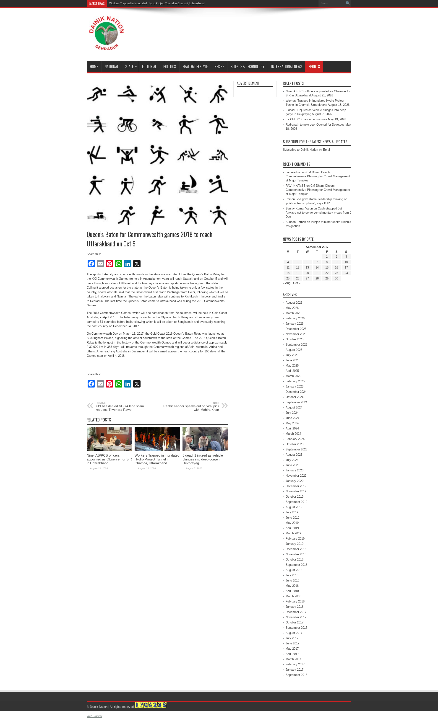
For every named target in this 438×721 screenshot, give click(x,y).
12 (297, 267)
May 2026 (292, 308)
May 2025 (292, 365)
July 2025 (292, 355)
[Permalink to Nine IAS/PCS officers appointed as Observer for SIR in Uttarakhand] (109, 450)
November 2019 (296, 491)
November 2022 (296, 475)
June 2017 (292, 643)
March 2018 (293, 596)
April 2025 (292, 370)
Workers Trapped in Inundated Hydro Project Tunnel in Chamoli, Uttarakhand (157, 3)
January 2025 (294, 386)
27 (307, 278)
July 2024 (292, 412)
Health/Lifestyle (195, 66)
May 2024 (292, 423)
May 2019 (292, 523)
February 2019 (295, 538)
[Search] (347, 3)
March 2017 (293, 659)
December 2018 (296, 549)
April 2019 (292, 528)
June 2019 (292, 517)
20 (307, 273)
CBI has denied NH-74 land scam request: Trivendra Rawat (120, 406)
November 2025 (296, 334)
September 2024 (296, 402)
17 (346, 267)
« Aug (286, 283)
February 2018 (295, 601)
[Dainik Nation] (106, 46)
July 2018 (292, 575)
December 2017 (296, 612)
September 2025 (296, 344)
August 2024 (294, 407)
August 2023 (294, 454)
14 (317, 267)
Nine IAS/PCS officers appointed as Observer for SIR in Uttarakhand (109, 459)
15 (326, 267)
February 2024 (295, 439)
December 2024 (296, 391)
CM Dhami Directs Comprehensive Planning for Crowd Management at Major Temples (318, 176)
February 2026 (295, 318)
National (111, 66)
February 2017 (295, 664)
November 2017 (296, 617)
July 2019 (292, 512)
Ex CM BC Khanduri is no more (306, 119)
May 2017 (292, 648)
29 (326, 278)
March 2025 (293, 376)
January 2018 (294, 606)
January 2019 (294, 543)
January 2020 (294, 481)
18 (287, 273)
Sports (314, 66)
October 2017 (294, 622)
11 (288, 267)
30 (336, 278)
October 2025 (294, 339)
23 (336, 273)
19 (297, 273)
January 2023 (294, 470)
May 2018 (292, 585)
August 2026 (294, 302)
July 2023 (292, 460)
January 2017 (294, 669)
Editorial (149, 66)
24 (346, 273)
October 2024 (294, 397)
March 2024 (293, 433)
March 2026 (293, 313)
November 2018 (296, 554)
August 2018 (294, 570)
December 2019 (296, 486)
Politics (169, 66)
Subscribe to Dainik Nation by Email (307, 149)
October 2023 (294, 444)
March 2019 (293, 533)
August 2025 (294, 349)
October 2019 (294, 496)
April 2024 (292, 428)
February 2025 (295, 381)
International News (286, 66)
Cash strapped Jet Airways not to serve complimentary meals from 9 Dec (318, 212)
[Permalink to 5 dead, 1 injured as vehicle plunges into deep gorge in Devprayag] (205, 450)
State (129, 66)
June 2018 (292, 580)
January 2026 (294, 323)
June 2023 (292, 465)
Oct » (296, 283)
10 (346, 262)
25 (287, 278)
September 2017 (296, 627)
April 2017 (292, 654)
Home (94, 66)
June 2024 (292, 418)
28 (317, 278)
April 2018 (292, 591)
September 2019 (296, 502)
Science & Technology (247, 66)
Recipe (219, 66)
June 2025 (292, 360)
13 (307, 267)
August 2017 (294, 633)
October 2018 (294, 559)
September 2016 (296, 675)
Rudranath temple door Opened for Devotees (315, 124)
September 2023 (296, 449)
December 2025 (296, 329)
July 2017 (292, 638)
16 (336, 267)
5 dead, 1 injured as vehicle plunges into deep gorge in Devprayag (202, 459)
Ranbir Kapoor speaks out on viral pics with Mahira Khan (191, 406)
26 (297, 278)
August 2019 (294, 507)
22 (326, 273)
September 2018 (296, 564)
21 (317, 273)
